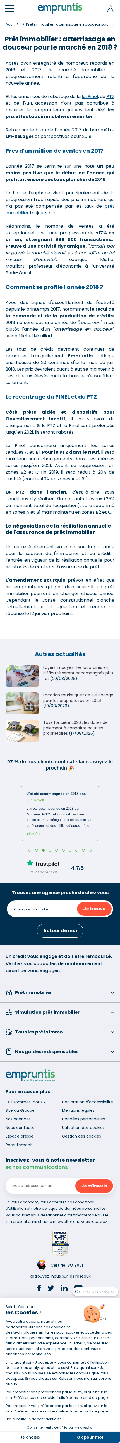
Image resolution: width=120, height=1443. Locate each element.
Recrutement (19, 1145)
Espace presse (19, 1136)
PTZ (110, 96)
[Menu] (9, 8)
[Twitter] (50, 1289)
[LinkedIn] (64, 1289)
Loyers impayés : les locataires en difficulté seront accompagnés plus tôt (78, 673)
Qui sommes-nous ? (26, 1102)
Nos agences (18, 1119)
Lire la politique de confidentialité (33, 1419)
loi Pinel (90, 96)
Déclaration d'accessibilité (87, 1102)
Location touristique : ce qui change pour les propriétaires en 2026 (78, 697)
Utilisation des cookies (83, 1127)
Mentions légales (78, 1110)
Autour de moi (60, 930)
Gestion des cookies (81, 1136)
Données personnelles (83, 1119)
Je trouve (94, 908)
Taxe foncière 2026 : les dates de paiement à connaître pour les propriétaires (75, 728)
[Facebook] (39, 1289)
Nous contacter (21, 1127)
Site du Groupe (20, 1110)
